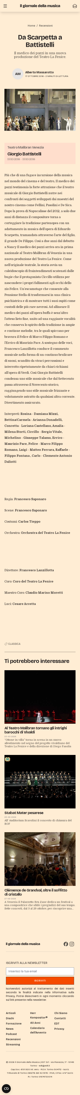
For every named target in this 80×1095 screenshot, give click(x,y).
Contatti (60, 1018)
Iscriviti (40, 980)
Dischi (10, 1018)
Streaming (13, 1044)
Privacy (59, 1028)
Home (31, 25)
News (9, 1028)
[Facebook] (66, 944)
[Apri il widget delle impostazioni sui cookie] (6, 1088)
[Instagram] (72, 944)
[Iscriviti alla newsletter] (75, 6)
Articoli (11, 1013)
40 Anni (35, 1022)
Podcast (11, 1034)
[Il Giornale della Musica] (40, 6)
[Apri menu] (5, 6)
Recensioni (45, 25)
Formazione (14, 1023)
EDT (56, 1023)
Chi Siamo (60, 1013)
